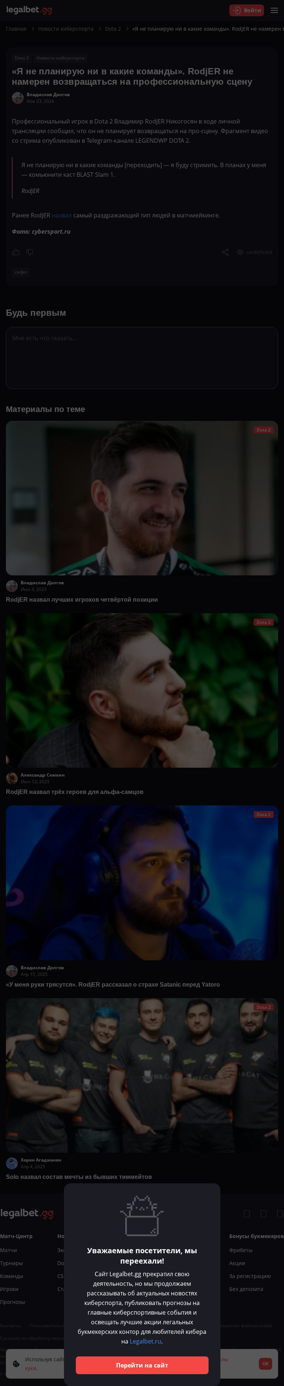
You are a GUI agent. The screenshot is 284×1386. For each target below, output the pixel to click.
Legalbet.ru (145, 1341)
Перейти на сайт (142, 1365)
